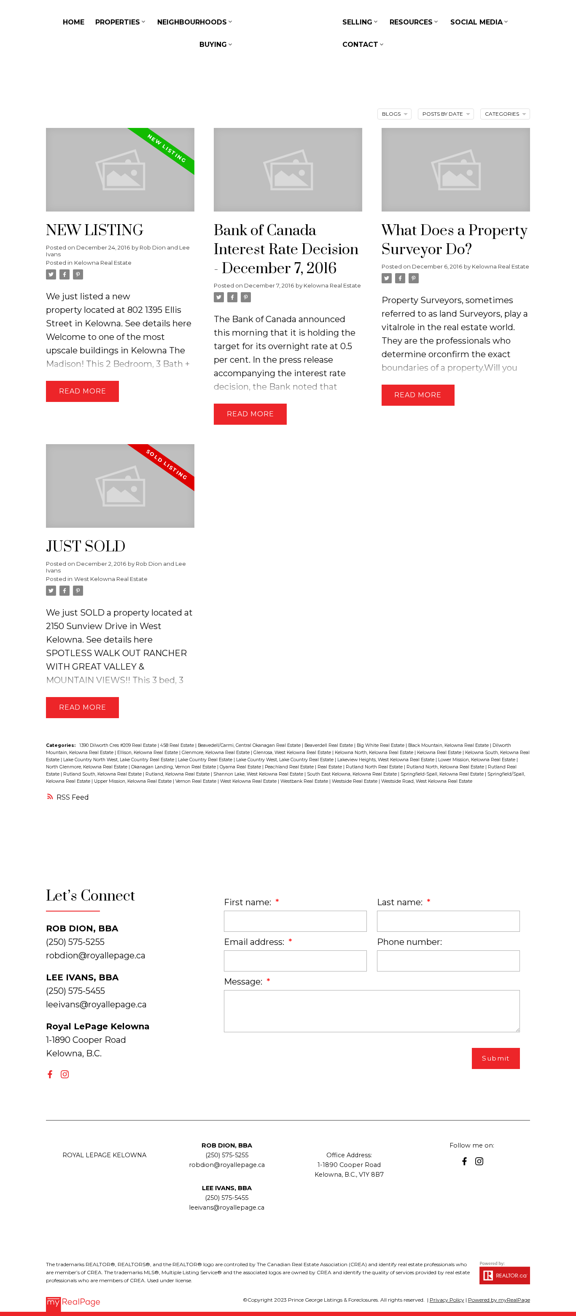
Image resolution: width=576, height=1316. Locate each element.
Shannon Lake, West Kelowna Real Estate (258, 774)
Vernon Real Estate (196, 781)
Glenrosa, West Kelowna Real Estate (292, 752)
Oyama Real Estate (241, 767)
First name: (248, 902)
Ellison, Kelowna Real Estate (148, 752)
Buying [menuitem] (213, 45)
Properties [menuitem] (117, 22)
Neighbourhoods (192, 22)
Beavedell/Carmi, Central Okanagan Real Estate (250, 745)
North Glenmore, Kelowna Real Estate (87, 767)
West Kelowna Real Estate (111, 578)
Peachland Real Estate (290, 767)
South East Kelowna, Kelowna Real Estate (352, 774)
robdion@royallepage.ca (95, 955)
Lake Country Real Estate (206, 759)
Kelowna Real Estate (103, 262)
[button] (50, 1074)
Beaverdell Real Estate (329, 745)
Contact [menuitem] (360, 45)
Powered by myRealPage (499, 1300)
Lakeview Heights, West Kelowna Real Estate (386, 759)
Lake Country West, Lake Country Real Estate (285, 759)
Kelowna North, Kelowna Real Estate (375, 752)
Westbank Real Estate (304, 781)
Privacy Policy (447, 1300)
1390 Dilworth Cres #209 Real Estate (118, 745)
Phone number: (409, 942)
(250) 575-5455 (226, 1198)
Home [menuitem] (73, 22)
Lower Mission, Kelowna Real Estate (477, 759)
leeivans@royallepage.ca (96, 1004)
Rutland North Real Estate (375, 767)
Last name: (401, 902)
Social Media (476, 22)
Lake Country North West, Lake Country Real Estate (119, 759)
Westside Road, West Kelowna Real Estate (426, 781)
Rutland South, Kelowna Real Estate (103, 774)
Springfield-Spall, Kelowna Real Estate (443, 774)
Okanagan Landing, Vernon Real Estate (174, 767)
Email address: (255, 942)
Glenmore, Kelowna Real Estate (216, 752)
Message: (244, 982)
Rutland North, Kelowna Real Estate (445, 767)
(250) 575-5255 (226, 1155)
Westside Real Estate (355, 781)
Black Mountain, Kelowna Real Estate (449, 745)
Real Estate (330, 767)
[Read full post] (120, 175)
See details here (158, 323)
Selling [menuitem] (357, 22)
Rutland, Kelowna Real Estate (178, 774)
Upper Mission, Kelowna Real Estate (133, 781)
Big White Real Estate (381, 745)
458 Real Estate (177, 745)
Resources (411, 22)
